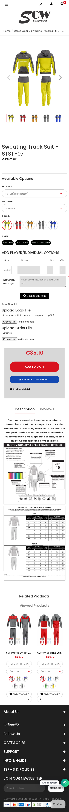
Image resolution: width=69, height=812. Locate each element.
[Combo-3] (30, 225)
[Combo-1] (7, 225)
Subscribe (56, 788)
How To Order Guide (41, 242)
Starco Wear (9, 159)
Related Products (34, 596)
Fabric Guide (22, 242)
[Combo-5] (53, 225)
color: (6, 216)
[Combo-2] (18, 225)
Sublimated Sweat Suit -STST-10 (24, 652)
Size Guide (8, 242)
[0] (62, 4)
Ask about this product (36, 379)
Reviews (47, 409)
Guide (5, 236)
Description (25, 409)
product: (7, 186)
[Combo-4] (41, 225)
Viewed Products (35, 605)
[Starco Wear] (34, 18)
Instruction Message (9, 281)
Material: (7, 201)
